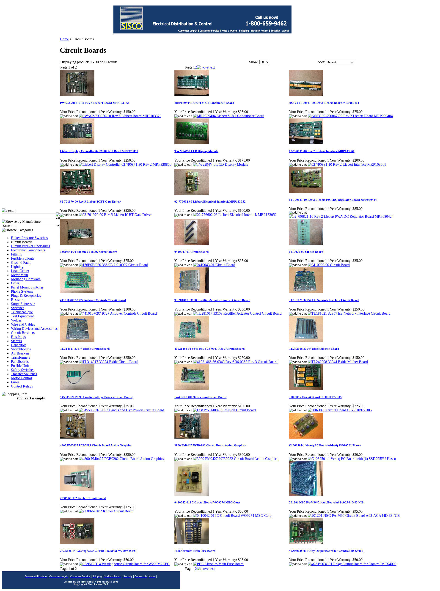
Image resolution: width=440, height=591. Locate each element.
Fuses (15, 382)
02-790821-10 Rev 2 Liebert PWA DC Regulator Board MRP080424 (333, 199)
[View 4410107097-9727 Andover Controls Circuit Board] (118, 313)
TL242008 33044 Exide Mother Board (314, 348)
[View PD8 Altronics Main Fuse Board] (218, 564)
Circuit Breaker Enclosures (30, 246)
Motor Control (21, 378)
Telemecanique (22, 312)
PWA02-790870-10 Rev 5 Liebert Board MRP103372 (94, 102)
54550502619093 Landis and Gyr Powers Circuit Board (96, 397)
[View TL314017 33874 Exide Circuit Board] (108, 362)
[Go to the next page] (206, 67)
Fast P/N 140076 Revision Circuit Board (200, 397)
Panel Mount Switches (27, 287)
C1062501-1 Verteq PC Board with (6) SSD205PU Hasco (325, 445)
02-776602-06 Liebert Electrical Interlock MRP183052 (210, 201)
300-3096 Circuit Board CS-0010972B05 (315, 397)
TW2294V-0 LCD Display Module (196, 151)
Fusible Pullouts (22, 258)
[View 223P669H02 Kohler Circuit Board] (106, 511)
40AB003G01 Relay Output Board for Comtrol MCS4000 (326, 551)
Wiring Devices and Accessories (34, 328)
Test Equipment (22, 316)
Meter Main (19, 275)
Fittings (16, 254)
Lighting (17, 267)
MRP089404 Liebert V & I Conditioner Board (204, 102)
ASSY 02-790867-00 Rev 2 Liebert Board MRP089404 (324, 102)
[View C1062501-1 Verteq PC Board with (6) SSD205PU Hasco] (352, 459)
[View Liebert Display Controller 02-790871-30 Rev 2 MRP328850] (125, 164)
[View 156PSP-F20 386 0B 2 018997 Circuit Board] (113, 265)
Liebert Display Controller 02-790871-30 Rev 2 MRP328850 (99, 151)
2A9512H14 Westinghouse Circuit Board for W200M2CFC (98, 551)
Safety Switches (22, 370)
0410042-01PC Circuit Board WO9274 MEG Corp (207, 502)
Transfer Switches (24, 374)
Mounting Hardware (26, 279)
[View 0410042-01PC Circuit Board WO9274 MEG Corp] (232, 515)
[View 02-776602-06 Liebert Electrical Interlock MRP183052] (235, 215)
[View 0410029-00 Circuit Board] (329, 265)
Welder (16, 320)
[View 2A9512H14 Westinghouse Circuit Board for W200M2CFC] (124, 564)
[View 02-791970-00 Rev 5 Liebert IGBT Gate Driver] (115, 215)
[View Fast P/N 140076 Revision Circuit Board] (224, 410)
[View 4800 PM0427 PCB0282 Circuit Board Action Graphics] (121, 459)
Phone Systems (22, 291)
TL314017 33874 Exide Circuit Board (85, 348)
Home (64, 39)
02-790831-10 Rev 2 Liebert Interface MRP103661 (322, 151)
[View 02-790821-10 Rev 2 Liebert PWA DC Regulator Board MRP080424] (341, 216)
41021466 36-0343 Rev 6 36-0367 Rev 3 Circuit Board (209, 348)
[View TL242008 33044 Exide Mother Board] (338, 362)
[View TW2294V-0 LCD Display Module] (220, 164)
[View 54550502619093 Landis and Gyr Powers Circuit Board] (121, 410)
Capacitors (18, 345)
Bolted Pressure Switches (29, 238)
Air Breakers (20, 353)
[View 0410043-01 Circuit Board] (214, 265)
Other (15, 283)
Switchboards (21, 349)
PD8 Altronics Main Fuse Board (194, 551)
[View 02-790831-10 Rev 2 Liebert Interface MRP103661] (347, 164)
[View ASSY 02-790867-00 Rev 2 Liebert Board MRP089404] (350, 116)
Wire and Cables (23, 324)
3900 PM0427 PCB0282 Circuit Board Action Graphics (210, 445)
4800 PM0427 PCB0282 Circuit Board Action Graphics (96, 445)
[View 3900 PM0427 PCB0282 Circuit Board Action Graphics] (235, 459)
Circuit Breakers (23, 333)
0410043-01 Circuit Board (191, 251)
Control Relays (22, 386)
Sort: (321, 62)
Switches (17, 308)
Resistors (17, 300)
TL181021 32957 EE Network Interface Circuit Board (324, 300)
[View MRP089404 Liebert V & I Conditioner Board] (228, 116)
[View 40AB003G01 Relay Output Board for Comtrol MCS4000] (352, 564)
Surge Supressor (23, 304)
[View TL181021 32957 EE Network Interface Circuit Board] (349, 313)
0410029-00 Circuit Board (306, 251)
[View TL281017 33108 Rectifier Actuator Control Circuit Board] (237, 313)
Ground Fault (20, 262)
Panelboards (20, 361)
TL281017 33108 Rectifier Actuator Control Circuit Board (212, 300)
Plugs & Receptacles (26, 295)
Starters (16, 341)
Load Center (20, 271)
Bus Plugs (18, 337)
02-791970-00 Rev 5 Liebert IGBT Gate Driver (90, 201)
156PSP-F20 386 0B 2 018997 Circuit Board (88, 251)
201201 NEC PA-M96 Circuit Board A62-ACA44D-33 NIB (326, 502)
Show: (253, 62)
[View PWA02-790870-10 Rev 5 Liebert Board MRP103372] (120, 116)
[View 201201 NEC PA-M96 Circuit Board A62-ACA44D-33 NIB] (354, 515)
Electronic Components (28, 250)
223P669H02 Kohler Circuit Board (83, 498)
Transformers (20, 357)
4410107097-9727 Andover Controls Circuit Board (93, 300)
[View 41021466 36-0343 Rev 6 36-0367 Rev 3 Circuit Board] (235, 362)
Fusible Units (20, 366)
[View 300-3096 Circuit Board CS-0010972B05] (340, 410)
